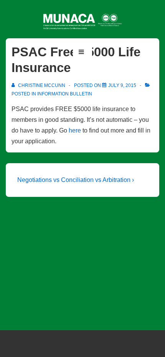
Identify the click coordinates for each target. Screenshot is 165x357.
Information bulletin (64, 94)
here (75, 130)
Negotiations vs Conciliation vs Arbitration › (75, 180)
